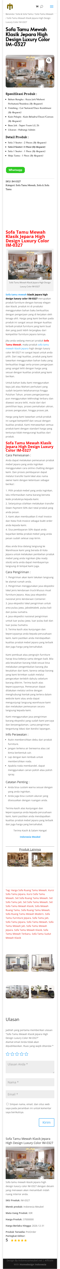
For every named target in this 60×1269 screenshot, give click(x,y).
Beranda (10, 14)
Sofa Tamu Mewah (44, 14)
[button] (49, 60)
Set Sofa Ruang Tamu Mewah (31, 898)
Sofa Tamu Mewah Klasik (26, 234)
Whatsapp (15, 170)
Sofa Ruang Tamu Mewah (35, 910)
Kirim (46, 1122)
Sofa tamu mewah (16, 294)
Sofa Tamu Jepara (15, 922)
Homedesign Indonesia (33, 1264)
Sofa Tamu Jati (40, 917)
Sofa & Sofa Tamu (24, 14)
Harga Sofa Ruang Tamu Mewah (29, 890)
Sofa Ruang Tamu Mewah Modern (25, 913)
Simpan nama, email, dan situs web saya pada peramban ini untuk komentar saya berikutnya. (28, 1108)
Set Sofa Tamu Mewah (35, 902)
